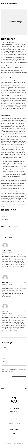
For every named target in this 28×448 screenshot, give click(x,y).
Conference (10, 226)
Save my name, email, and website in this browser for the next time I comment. (14, 370)
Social (13, 42)
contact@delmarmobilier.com (14, 413)
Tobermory (3, 213)
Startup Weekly (4, 219)
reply (25, 250)
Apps (10, 42)
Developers (16, 226)
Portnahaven (4, 216)
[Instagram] (14, 433)
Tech (16, 42)
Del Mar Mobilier (9, 4)
